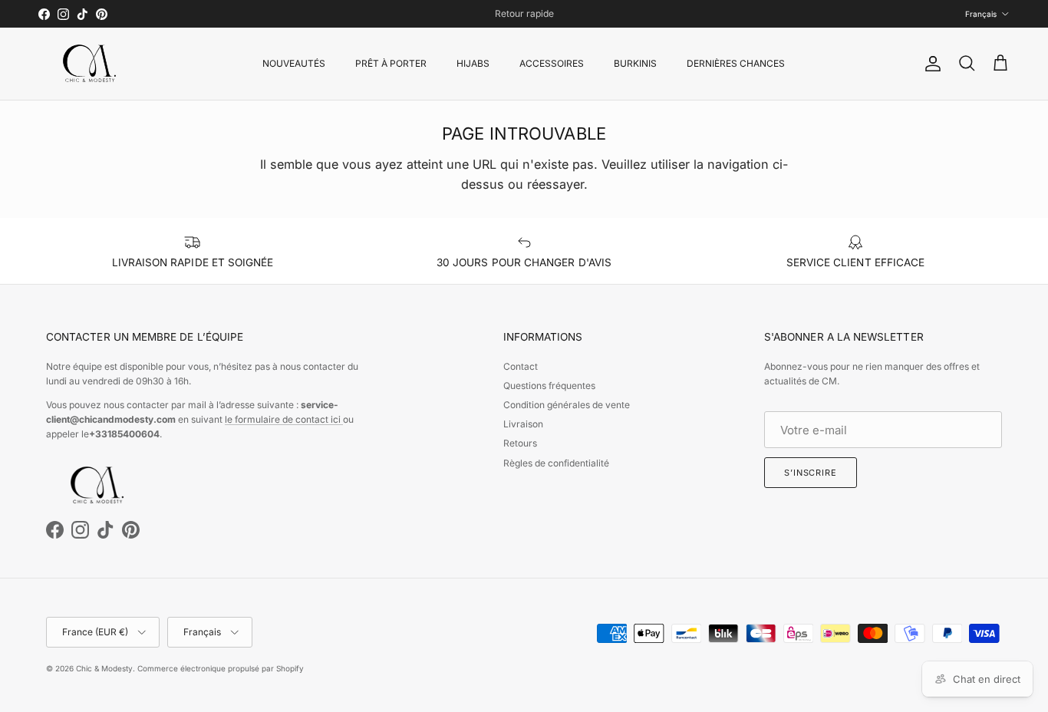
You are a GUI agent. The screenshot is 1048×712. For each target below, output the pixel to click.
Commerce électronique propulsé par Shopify (220, 668)
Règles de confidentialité (556, 463)
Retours (520, 443)
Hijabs (472, 63)
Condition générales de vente (566, 404)
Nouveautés (293, 63)
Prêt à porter (391, 63)
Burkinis (635, 63)
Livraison (523, 424)
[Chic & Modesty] (92, 63)
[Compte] (930, 63)
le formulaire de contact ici (284, 419)
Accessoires (551, 63)
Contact (520, 366)
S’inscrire (810, 472)
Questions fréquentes (549, 385)
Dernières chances (736, 63)
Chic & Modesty (104, 668)
